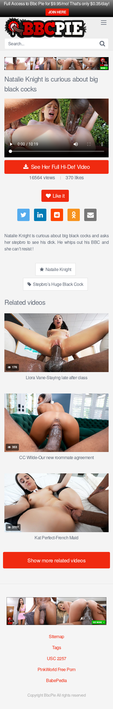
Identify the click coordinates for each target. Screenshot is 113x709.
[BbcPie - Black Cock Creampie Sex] (45, 28)
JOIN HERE (57, 12)
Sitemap (56, 636)
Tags (56, 647)
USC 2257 (56, 658)
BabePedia (56, 680)
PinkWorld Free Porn (57, 669)
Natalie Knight (57, 269)
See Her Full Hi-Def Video (59, 167)
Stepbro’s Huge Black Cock (57, 284)
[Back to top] (103, 697)
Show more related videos (56, 560)
